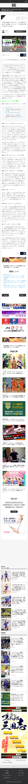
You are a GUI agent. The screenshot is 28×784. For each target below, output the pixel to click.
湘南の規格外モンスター (10, 507)
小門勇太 (23, 504)
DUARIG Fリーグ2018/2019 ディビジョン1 (14, 502)
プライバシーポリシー (7, 775)
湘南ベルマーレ (19, 507)
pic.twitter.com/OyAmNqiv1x (13, 112)
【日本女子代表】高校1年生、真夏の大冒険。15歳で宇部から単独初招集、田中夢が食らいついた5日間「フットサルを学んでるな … (19, 575)
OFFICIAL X (8, 760)
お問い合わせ (7, 777)
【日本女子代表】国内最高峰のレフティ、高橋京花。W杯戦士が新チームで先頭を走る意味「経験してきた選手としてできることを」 (18, 623)
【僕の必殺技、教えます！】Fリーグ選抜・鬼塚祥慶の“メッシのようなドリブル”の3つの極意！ (14, 277)
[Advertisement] (14, 554)
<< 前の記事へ (5, 295)
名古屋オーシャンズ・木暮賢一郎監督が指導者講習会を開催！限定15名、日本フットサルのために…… (14, 467)
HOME (2, 8)
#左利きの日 (8, 108)
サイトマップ (21, 775)
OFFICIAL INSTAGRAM (8, 762)
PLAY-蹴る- (8, 8)
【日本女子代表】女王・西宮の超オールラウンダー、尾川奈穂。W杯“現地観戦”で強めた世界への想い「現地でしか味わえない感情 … (19, 600)
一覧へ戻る (14, 511)
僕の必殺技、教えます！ (7, 504)
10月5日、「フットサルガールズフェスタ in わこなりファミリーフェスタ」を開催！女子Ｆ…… (14, 491)
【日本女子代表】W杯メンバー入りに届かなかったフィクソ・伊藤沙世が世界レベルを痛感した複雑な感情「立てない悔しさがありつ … (18, 587)
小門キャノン (16, 504)
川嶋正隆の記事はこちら (20, 31)
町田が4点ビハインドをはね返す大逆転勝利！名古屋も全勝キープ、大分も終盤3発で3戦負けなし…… (14, 397)
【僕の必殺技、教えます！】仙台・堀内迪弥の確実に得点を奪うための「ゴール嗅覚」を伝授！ (14, 282)
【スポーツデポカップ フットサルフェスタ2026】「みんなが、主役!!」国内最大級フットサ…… (14, 373)
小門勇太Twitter (7, 274)
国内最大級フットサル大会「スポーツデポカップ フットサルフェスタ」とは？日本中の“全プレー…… (14, 421)
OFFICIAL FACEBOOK (21, 760)
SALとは (21, 770)
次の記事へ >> (22, 295)
